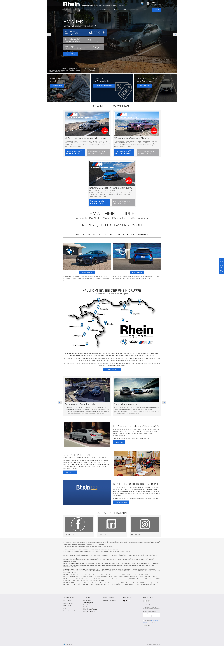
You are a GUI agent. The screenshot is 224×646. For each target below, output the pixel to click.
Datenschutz (156, 644)
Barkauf (101, 63)
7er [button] (111, 234)
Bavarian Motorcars (107, 5)
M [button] (119, 234)
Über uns (68, 10)
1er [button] (84, 234)
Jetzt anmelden (147, 625)
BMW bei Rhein (87, 272)
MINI (124, 10)
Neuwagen (78, 10)
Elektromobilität (90, 10)
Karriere (115, 5)
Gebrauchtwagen (104, 10)
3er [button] (94, 234)
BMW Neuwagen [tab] (98, 44)
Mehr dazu (119, 442)
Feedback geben (88, 611)
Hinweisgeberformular (90, 609)
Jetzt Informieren (121, 502)
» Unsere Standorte (112, 369)
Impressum (121, 5)
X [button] (123, 234)
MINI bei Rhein (137, 272)
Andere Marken (143, 234)
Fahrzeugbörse (134, 10)
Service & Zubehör (68, 611)
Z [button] (127, 234)
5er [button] (105, 234)
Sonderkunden (97, 5)
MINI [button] (132, 234)
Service (145, 10)
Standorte (86, 600)
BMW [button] (78, 234)
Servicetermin (87, 607)
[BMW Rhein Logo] (71, 3)
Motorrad (116, 10)
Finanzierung (123, 58)
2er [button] (89, 234)
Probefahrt (86, 605)
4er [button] (100, 234)
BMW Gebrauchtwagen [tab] (117, 44)
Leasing (101, 58)
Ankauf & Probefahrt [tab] (99, 48)
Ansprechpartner (88, 603)
